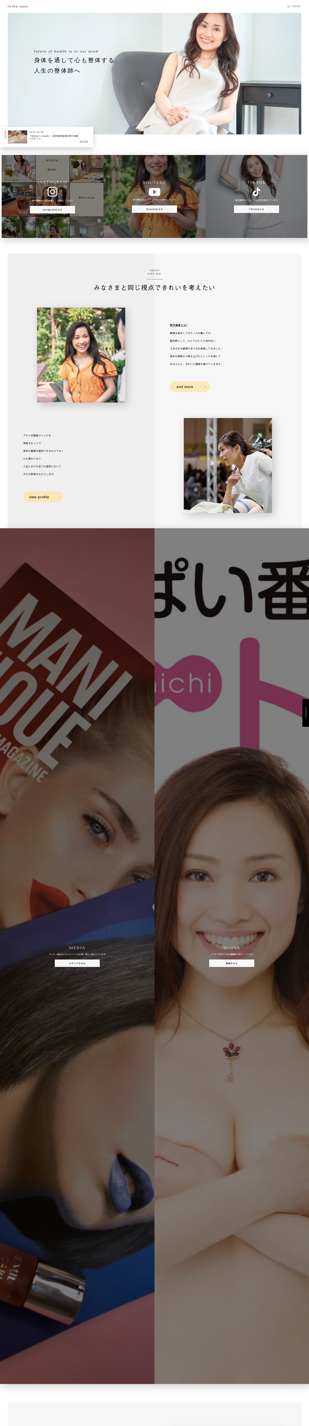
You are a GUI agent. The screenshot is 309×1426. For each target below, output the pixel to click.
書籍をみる (232, 963)
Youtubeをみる (154, 209)
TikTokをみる (256, 209)
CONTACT (306, 713)
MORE (84, 141)
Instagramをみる (52, 209)
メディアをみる (77, 963)
